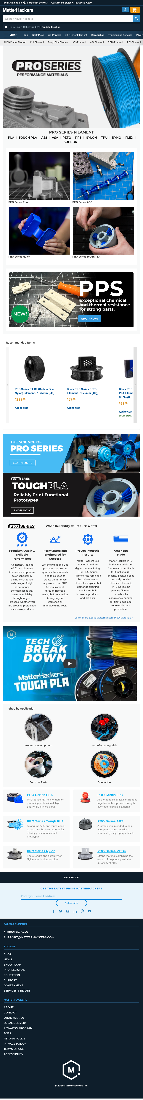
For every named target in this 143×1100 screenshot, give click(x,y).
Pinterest (82, 911)
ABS (44, 137)
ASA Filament (97, 42)
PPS (78, 137)
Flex (129, 137)
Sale (26, 35)
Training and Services (120, 35)
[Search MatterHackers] (136, 18)
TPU (104, 137)
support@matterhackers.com (29, 937)
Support (71, 142)
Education (104, 782)
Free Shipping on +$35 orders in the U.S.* (25, 2)
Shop (8, 954)
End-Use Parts (38, 782)
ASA (55, 137)
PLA (11, 137)
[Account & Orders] (125, 9)
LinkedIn (75, 911)
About (8, 1007)
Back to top (71, 877)
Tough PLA (28, 137)
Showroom (12, 964)
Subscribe (71, 903)
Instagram (68, 911)
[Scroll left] (7, 385)
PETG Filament (115, 42)
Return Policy (14, 1038)
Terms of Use (14, 1049)
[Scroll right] (135, 385)
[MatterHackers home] (18, 10)
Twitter (60, 911)
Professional (14, 970)
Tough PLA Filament (58, 42)
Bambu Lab (97, 35)
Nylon (91, 137)
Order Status (14, 1017)
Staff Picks (38, 35)
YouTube (89, 911)
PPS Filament (134, 42)
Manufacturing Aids (104, 745)
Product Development (39, 745)
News (8, 959)
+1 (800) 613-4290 (82, 2)
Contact (10, 1012)
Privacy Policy (15, 1043)
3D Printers (54, 35)
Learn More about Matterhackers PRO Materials (104, 617)
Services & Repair (17, 990)
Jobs (7, 1033)
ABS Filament (79, 42)
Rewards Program (18, 1028)
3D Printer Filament (76, 35)
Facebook (53, 911)
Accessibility (13, 1054)
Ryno (116, 137)
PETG (66, 137)
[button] (71, 27)
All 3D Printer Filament (15, 42)
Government (13, 985)
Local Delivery (15, 1023)
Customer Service (61, 2)
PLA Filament (37, 42)
